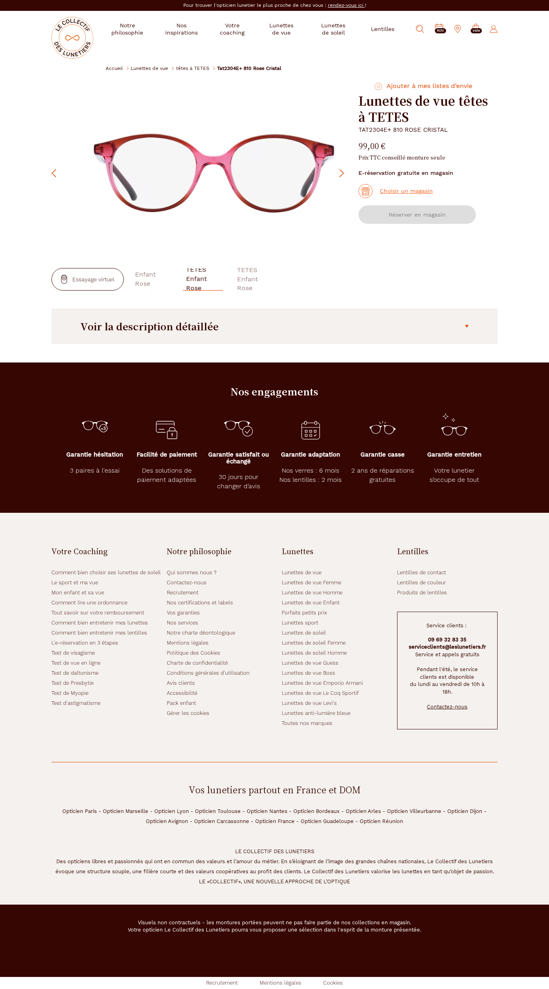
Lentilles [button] (382, 29)
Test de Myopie (69, 693)
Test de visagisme (73, 653)
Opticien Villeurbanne (414, 811)
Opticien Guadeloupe (327, 821)
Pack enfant (181, 703)
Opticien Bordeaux (316, 811)
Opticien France (275, 821)
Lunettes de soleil (304, 633)
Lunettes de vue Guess (310, 663)
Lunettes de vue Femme (311, 582)
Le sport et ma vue (74, 582)
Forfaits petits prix (304, 613)
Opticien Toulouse (218, 811)
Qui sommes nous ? (192, 572)
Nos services (182, 623)
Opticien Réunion (381, 821)
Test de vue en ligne (75, 663)
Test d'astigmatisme (75, 703)
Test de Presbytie (72, 683)
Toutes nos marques (307, 723)
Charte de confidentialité (197, 663)
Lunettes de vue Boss (308, 673)
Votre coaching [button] (232, 29)
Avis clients (181, 683)
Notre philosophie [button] (127, 29)
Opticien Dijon (464, 811)
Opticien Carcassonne (221, 821)
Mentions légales (188, 643)
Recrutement (183, 593)
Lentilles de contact (421, 572)
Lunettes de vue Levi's (309, 703)
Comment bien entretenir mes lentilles (99, 633)
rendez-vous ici (346, 5)
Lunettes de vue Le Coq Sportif (320, 693)
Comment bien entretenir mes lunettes (99, 623)
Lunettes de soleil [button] (333, 29)
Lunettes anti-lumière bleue (316, 713)
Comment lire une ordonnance (89, 603)
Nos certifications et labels (200, 603)
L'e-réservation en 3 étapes (84, 643)
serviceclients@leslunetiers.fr (447, 647)
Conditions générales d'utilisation (208, 673)
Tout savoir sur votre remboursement (97, 613)
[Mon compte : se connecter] (494, 29)
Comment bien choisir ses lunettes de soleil (106, 572)
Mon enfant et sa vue (77, 593)
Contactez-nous (187, 582)
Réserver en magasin (417, 214)
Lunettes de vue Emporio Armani (322, 683)
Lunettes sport (300, 623)
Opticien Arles (363, 811)
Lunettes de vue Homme (312, 593)
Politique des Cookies (193, 653)
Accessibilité (182, 693)
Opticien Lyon (171, 811)
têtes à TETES (192, 68)
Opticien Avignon (167, 821)
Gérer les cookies (188, 713)
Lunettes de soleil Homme (314, 653)
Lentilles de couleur (421, 582)
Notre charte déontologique (201, 633)
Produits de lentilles (422, 593)
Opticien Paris (79, 811)
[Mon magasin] (457, 29)
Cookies (333, 983)
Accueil (114, 68)
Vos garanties (183, 613)
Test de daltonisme (74, 673)
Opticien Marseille (125, 811)
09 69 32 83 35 (447, 640)
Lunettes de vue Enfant (311, 603)
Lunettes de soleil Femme (314, 643)
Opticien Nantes (267, 811)
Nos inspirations (181, 29)
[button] (475, 29)
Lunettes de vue (149, 68)
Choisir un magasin (406, 191)
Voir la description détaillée (149, 326)
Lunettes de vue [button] (281, 29)
